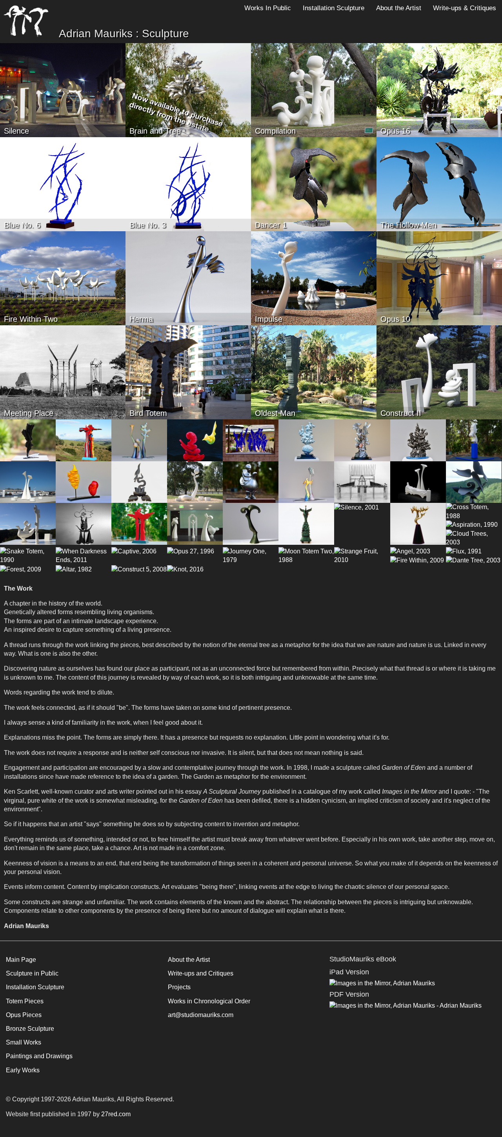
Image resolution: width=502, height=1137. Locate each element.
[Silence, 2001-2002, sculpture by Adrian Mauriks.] (63, 89)
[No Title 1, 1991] (418, 523)
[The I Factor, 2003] (195, 523)
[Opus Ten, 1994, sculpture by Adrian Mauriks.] (439, 277)
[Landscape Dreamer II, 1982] (362, 481)
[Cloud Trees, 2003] (474, 538)
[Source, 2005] (195, 481)
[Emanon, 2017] (306, 440)
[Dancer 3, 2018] (28, 440)
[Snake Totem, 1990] (28, 555)
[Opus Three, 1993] (83, 523)
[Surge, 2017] (418, 440)
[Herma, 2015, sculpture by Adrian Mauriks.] (188, 277)
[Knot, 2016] (185, 569)
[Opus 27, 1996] (190, 551)
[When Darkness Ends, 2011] (83, 555)
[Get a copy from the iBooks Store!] (382, 983)
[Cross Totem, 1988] (474, 511)
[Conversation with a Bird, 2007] (195, 440)
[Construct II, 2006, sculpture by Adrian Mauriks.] (439, 371)
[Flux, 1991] (464, 551)
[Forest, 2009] (20, 569)
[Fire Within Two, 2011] (63, 277)
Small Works (23, 1042)
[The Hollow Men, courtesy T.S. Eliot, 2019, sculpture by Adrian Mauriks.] (439, 183)
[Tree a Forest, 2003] (250, 523)
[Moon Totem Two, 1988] (306, 555)
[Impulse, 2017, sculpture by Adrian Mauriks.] (313, 277)
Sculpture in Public (32, 973)
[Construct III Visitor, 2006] (28, 523)
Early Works (23, 1070)
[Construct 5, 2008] (139, 569)
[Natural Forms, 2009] (83, 481)
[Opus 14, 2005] (139, 481)
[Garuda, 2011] (250, 481)
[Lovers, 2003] (418, 481)
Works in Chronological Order (209, 1001)
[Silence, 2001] (356, 507)
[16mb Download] (405, 1005)
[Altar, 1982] (74, 569)
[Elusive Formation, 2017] (362, 440)
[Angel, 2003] (410, 551)
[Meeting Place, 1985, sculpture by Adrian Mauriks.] (63, 371)
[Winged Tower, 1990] (306, 523)
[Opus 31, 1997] (474, 481)
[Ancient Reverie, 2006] (306, 481)
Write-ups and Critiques (200, 973)
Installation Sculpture (333, 8)
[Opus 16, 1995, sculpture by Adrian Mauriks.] (439, 89)
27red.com (116, 1114)
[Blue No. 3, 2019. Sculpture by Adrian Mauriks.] (188, 183)
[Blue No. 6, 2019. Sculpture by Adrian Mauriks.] (63, 183)
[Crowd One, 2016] (250, 440)
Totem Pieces (25, 1001)
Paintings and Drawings (39, 1056)
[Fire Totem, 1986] (83, 440)
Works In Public (267, 8)
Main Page (21, 959)
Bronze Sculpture (30, 1028)
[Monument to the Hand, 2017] (474, 440)
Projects (179, 987)
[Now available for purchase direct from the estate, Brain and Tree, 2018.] (188, 89)
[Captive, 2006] (133, 551)
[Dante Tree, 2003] (473, 560)
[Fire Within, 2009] (417, 560)
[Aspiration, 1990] (472, 524)
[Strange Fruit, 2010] (362, 555)
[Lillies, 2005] (28, 481)
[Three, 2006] (139, 440)
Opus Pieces (24, 1015)
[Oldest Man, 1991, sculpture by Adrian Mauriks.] (313, 371)
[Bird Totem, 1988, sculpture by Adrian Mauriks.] (188, 371)
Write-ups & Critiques (464, 8)
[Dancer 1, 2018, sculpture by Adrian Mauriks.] (313, 183)
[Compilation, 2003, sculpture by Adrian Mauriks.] (313, 89)
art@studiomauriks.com (200, 1015)
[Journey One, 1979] (250, 555)
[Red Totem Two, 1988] (139, 523)
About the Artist (398, 8)
